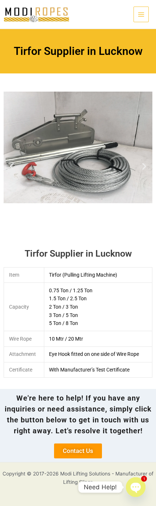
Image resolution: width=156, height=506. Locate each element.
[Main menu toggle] (141, 14)
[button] (11, 166)
